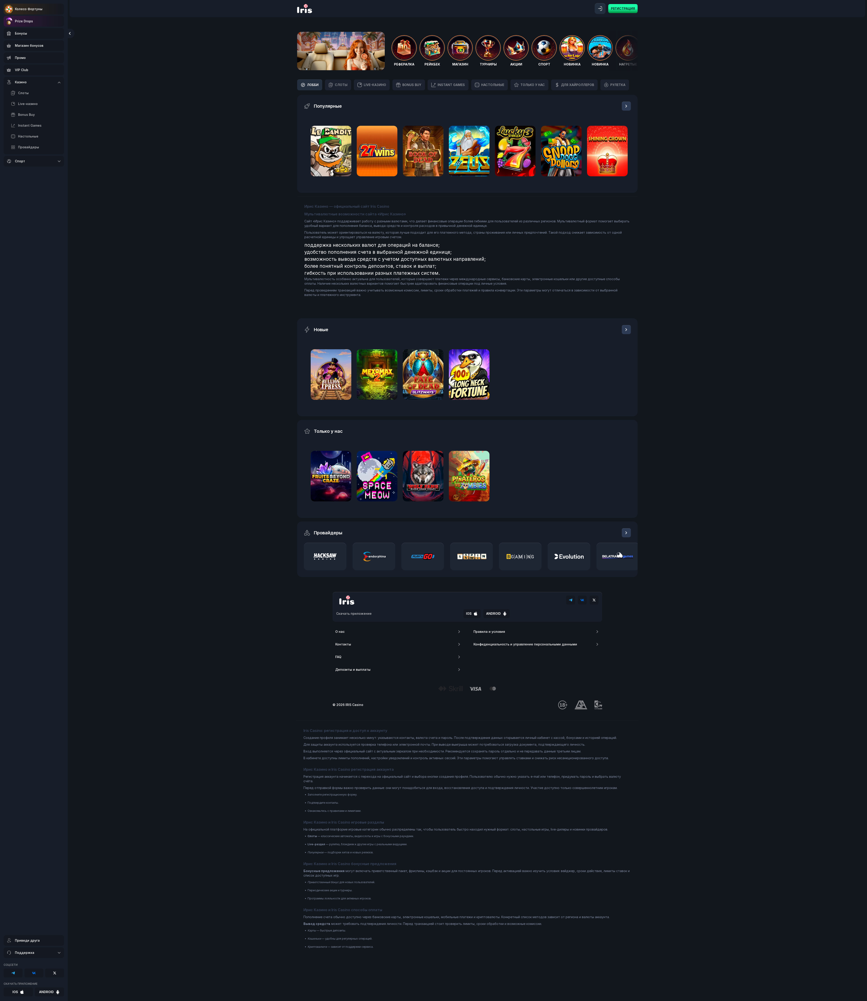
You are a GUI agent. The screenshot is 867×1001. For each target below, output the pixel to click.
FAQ (338, 657)
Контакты (343, 644)
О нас (340, 631)
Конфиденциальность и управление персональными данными (525, 644)
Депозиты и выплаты (353, 669)
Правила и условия (489, 631)
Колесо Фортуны (28, 9)
